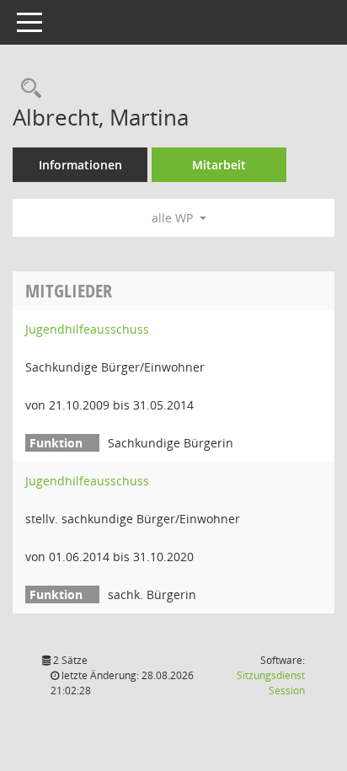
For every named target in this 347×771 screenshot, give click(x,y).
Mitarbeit (219, 165)
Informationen (80, 165)
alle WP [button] (174, 218)
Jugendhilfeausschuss (87, 329)
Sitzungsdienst (271, 683)
